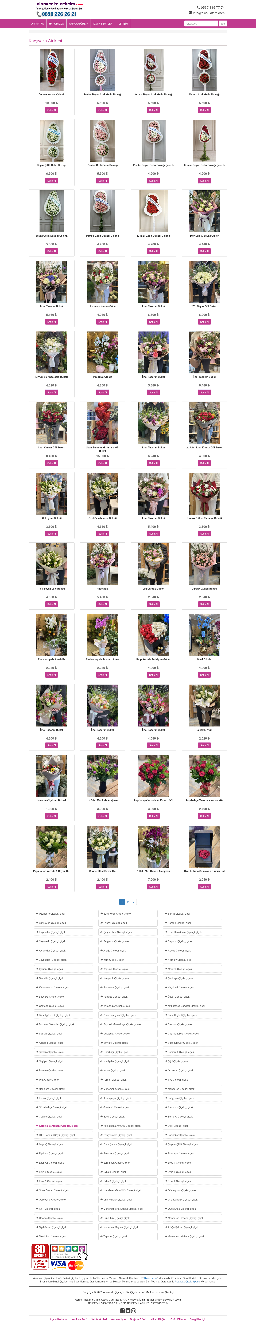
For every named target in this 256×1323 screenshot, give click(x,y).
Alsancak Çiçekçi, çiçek (180, 1107)
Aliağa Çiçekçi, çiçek (114, 950)
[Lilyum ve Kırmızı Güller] (103, 282)
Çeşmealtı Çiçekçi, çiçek (51, 941)
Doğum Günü (138, 1319)
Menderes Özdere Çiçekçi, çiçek (185, 1218)
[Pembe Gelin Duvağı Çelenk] (103, 211)
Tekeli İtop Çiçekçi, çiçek (52, 1236)
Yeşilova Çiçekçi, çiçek (115, 969)
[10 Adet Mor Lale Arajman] (103, 776)
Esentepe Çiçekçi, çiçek (180, 1153)
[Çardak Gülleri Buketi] (205, 564)
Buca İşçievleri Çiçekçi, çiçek (54, 1015)
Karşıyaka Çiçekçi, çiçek (180, 1098)
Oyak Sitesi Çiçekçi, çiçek (181, 1208)
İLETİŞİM (123, 23)
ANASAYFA (37, 23)
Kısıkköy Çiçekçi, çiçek (179, 959)
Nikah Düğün (158, 1319)
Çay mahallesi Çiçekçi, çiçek (183, 1033)
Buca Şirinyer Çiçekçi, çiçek (182, 1042)
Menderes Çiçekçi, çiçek (181, 1089)
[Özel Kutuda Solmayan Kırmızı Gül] (205, 847)
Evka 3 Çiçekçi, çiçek (114, 1172)
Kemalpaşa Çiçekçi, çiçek (117, 1098)
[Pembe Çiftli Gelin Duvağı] (103, 141)
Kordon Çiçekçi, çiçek (179, 923)
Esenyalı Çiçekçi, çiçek (51, 1162)
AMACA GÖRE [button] (77, 23)
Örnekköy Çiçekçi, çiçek (116, 1218)
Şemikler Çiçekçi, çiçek (51, 1052)
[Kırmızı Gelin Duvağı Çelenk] (153, 211)
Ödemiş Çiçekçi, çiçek (50, 1218)
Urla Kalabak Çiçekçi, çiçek (182, 1199)
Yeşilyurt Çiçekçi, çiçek (51, 1061)
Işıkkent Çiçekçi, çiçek (50, 969)
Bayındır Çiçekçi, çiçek (179, 941)
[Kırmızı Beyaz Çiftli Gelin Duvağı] (153, 70)
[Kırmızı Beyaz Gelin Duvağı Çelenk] (205, 141)
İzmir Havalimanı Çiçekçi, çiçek (184, 932)
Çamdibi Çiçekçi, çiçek (51, 978)
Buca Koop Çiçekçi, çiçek (117, 913)
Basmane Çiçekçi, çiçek (116, 987)
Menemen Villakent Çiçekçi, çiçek (185, 1236)
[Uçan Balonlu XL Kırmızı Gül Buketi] (103, 423)
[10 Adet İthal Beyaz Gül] (103, 847)
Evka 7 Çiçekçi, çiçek (179, 1181)
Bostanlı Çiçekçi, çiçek (50, 1070)
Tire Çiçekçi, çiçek (177, 1079)
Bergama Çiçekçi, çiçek (116, 941)
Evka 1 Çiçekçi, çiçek (179, 1162)
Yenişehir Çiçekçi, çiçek (116, 978)
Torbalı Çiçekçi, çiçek (114, 1079)
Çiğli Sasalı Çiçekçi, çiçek (52, 1227)
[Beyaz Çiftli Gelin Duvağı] (52, 141)
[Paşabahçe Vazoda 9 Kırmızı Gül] (205, 776)
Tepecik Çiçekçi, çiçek (115, 1236)
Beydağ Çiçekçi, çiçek (50, 1144)
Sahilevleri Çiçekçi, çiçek (52, 923)
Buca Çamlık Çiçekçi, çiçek (118, 1144)
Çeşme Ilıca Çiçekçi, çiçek (117, 932)
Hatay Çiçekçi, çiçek (114, 1070)
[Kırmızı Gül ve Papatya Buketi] (205, 494)
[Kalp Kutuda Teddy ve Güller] (153, 635)
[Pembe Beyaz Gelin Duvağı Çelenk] (153, 141)
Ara (223, 23)
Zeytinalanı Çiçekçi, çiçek (52, 959)
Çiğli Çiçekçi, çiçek (177, 1061)
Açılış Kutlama (58, 1319)
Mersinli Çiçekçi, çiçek (179, 969)
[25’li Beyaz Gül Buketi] (205, 282)
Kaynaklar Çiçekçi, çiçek (51, 932)
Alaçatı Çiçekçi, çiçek (179, 950)
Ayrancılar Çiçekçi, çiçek (51, 950)
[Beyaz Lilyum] (205, 705)
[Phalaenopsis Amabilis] (52, 635)
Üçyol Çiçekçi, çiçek (178, 996)
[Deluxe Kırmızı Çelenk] (52, 70)
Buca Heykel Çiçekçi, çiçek (182, 1015)
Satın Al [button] (51, 110)
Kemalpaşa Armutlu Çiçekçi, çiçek (122, 1125)
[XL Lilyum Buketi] (52, 494)
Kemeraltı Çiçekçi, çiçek (180, 1052)
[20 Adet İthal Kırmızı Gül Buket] (205, 423)
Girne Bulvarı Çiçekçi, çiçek (53, 1190)
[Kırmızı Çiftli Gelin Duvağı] (205, 70)
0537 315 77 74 (213, 7)
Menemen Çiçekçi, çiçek (116, 1089)
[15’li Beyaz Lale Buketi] (52, 564)
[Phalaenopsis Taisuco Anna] (103, 635)
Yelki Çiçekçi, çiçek (113, 959)
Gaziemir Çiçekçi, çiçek (116, 1107)
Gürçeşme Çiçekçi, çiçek (52, 1199)
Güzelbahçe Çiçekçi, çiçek (53, 1107)
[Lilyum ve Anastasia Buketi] (52, 352)
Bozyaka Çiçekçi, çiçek (51, 996)
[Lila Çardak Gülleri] (153, 564)
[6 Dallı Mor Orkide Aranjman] (153, 847)
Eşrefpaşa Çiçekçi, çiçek (116, 1162)
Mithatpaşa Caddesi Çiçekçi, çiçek (186, 1006)
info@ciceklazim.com (209, 12)
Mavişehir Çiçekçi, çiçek (116, 1061)
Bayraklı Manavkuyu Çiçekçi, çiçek (122, 1024)
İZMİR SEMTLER (102, 23)
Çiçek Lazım (150, 1278)
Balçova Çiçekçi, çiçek (179, 1024)
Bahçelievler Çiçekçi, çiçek (117, 1135)
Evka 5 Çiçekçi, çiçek (50, 1181)
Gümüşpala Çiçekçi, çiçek (181, 1190)
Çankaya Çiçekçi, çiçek (180, 978)
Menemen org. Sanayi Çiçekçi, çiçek (123, 1208)
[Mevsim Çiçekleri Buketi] (52, 776)
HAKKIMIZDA (56, 23)
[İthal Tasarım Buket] (52, 282)
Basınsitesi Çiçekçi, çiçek (181, 1135)
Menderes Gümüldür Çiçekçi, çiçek (122, 1190)
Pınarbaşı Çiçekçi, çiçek (116, 1052)
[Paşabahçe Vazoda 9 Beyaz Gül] (52, 847)
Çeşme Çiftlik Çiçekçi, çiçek (182, 1144)
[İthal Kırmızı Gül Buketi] (52, 423)
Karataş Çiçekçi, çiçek (115, 996)
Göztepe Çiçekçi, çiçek (51, 1006)
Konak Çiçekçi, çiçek (49, 1098)
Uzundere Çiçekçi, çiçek (51, 913)
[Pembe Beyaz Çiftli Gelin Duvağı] (103, 70)
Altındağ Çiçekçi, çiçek (50, 1042)
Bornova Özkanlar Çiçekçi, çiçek (56, 1024)
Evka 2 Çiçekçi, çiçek (50, 1172)
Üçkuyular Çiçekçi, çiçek (116, 1033)
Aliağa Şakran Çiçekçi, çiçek (183, 1227)
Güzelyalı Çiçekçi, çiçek (180, 1070)
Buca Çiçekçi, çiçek (114, 1116)
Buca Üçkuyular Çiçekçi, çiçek (119, 1015)
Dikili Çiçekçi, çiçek (177, 1125)
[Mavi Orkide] (205, 635)
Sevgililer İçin (198, 1319)
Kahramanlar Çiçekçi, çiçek (53, 987)
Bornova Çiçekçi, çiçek (180, 1116)
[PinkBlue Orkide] (103, 352)
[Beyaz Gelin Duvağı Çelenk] (52, 211)
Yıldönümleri (99, 1319)
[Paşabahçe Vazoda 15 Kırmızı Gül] (153, 776)
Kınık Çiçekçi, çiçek (49, 1208)
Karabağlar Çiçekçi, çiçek (117, 1006)
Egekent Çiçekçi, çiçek (51, 1153)
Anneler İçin (118, 1319)
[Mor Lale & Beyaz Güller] (205, 211)
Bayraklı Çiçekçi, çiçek (115, 1042)
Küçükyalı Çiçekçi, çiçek (180, 987)
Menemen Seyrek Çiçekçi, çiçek (120, 1227)
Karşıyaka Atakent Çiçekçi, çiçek (58, 1125)
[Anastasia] (103, 564)
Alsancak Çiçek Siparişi (187, 1281)
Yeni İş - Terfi (79, 1319)
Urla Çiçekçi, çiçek (48, 1079)
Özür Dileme (178, 1319)
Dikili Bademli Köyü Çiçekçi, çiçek (56, 1135)
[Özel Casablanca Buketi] (103, 494)
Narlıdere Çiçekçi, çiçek (51, 1089)
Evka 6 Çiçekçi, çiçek (114, 1181)
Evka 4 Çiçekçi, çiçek (179, 1172)
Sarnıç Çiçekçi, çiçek (178, 913)
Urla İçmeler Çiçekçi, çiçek (117, 1199)
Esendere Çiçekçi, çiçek (116, 1153)
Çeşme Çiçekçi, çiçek (50, 1116)
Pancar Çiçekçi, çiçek (115, 923)
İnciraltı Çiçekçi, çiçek (50, 1033)
